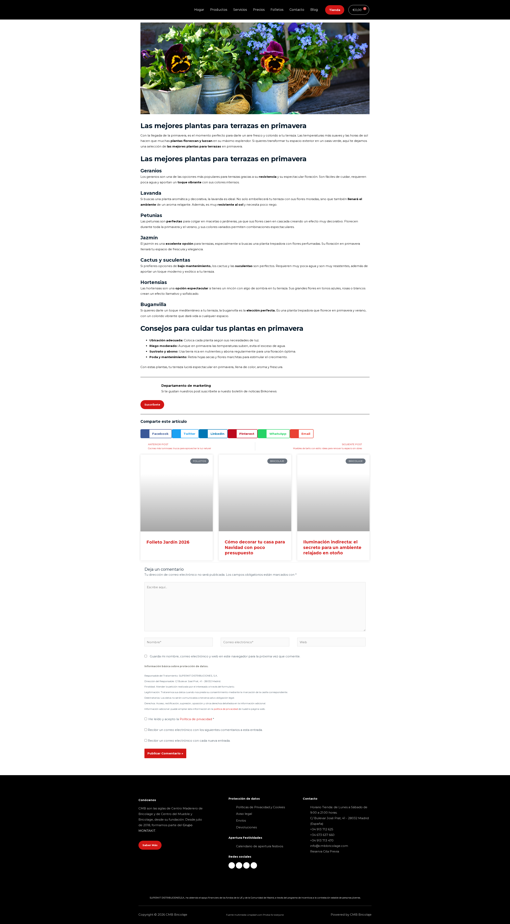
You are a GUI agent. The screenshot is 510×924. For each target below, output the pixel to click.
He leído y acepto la (181, 719)
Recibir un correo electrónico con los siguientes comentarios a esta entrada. (205, 730)
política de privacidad (226, 708)
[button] (156, 433)
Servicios (240, 10)
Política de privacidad (196, 719)
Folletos (277, 10)
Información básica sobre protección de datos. (176, 666)
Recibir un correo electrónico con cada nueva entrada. (189, 740)
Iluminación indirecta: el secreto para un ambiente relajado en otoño (332, 547)
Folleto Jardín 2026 (167, 542)
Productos (218, 10)
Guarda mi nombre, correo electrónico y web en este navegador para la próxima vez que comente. (225, 656)
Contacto (296, 10)
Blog (314, 10)
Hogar (199, 10)
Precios (259, 10)
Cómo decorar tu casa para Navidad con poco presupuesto (255, 547)
